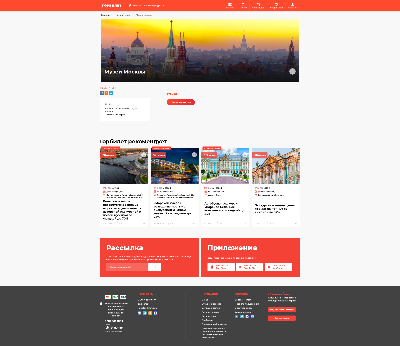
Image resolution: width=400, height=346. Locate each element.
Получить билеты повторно (281, 309)
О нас (205, 299)
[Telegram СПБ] (145, 313)
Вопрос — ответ (243, 299)
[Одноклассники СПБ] (150, 313)
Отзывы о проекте (211, 303)
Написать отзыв (181, 102)
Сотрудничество (211, 307)
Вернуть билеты (282, 318)
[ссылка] (112, 5)
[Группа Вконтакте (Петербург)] (139, 313)
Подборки (207, 320)
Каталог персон (210, 312)
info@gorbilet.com (147, 307)
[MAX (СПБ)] (155, 313)
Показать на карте (115, 114)
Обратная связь (243, 307)
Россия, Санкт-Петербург (147, 5)
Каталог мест (209, 316)
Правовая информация (214, 324)
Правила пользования (247, 303)
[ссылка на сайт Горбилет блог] (283, 294)
